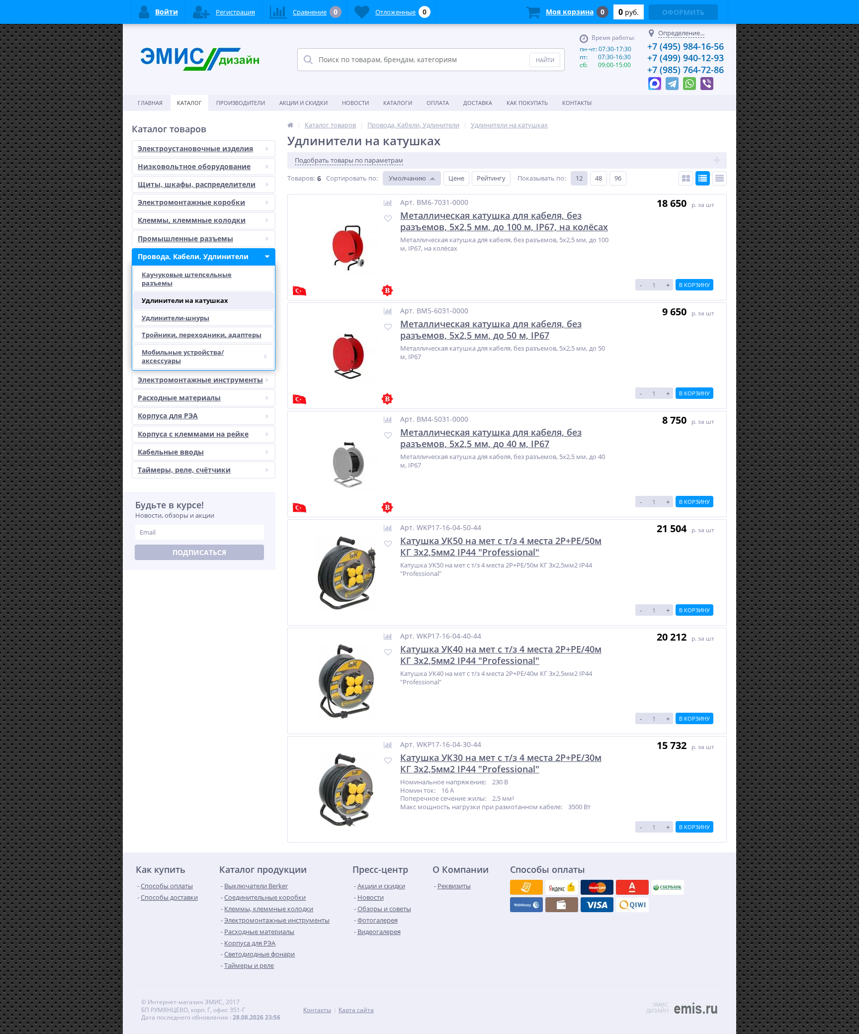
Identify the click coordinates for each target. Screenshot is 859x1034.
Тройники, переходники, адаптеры (201, 334)
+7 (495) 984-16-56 (685, 46)
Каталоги (397, 102)
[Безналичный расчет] (632, 904)
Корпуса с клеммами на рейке (193, 434)
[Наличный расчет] (597, 904)
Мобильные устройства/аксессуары (183, 356)
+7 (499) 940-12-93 (685, 58)
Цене (456, 178)
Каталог (189, 102)
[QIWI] (667, 887)
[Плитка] (686, 178)
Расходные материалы (179, 397)
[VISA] (526, 887)
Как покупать (527, 102)
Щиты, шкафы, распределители (197, 184)
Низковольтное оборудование (194, 166)
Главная (150, 102)
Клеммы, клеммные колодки (192, 220)
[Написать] (654, 81)
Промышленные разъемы (185, 238)
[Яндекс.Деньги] (632, 887)
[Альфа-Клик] (526, 904)
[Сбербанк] (561, 904)
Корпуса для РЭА (168, 415)
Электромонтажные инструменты (200, 379)
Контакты (577, 102)
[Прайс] (719, 178)
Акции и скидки (303, 102)
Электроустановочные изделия (195, 148)
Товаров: (301, 178)
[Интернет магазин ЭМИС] (290, 124)
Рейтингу (491, 178)
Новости (355, 102)
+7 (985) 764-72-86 (685, 70)
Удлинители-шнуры (175, 317)
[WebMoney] (597, 887)
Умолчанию (407, 178)
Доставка (477, 102)
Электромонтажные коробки (191, 202)
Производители (240, 102)
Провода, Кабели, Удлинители (193, 256)
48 (598, 178)
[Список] (702, 178)
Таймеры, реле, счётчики (184, 469)
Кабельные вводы (171, 452)
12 (579, 178)
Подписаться (199, 552)
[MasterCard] (561, 887)
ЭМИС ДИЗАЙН (657, 1008)
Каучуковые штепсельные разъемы (187, 278)
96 (617, 178)
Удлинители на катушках (185, 300)
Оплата (438, 102)
